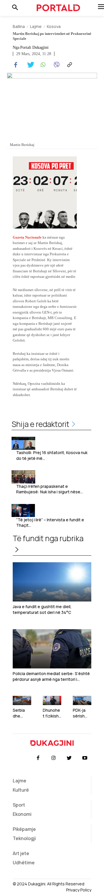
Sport (19, 805)
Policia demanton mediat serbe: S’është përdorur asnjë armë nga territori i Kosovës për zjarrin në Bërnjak (51, 676)
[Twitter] (29, 65)
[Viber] (55, 65)
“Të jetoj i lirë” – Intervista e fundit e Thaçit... (50, 522)
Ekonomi (22, 814)
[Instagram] (53, 758)
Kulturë (21, 790)
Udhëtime (24, 862)
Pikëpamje (24, 829)
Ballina (19, 26)
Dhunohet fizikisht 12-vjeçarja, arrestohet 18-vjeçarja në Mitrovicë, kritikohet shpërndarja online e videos (52, 713)
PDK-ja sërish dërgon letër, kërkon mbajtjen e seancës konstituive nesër (81, 713)
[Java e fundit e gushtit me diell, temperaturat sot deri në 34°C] (52, 581)
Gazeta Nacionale (27, 237)
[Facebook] (15, 65)
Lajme (36, 26)
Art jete (21, 853)
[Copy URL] (69, 65)
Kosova (54, 26)
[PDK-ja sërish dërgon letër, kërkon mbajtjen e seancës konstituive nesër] (82, 700)
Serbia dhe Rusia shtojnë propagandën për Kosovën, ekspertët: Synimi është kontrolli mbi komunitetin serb (22, 713)
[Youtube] (85, 758)
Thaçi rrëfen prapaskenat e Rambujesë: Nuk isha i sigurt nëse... (49, 489)
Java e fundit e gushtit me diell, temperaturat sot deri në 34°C (42, 609)
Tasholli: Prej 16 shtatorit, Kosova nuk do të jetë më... (52, 455)
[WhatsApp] (42, 65)
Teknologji (24, 838)
